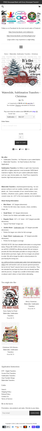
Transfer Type (11, 113)
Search (3, 389)
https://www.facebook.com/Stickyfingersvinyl (21, 36)
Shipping (18, 105)
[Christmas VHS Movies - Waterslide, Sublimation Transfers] (10, 333)
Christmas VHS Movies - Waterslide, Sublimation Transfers (11, 349)
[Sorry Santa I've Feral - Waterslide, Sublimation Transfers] (10, 297)
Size (26, 113)
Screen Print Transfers (8, 373)
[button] (21, 103)
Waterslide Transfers (8, 380)
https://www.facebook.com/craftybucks (21, 32)
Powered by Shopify (31, 423)
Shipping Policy (6, 392)
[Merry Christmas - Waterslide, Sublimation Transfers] (31, 292)
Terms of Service (6, 399)
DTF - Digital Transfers (8, 371)
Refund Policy (5, 394)
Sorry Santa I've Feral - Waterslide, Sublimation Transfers (10, 313)
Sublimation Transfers (8, 375)
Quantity (21, 134)
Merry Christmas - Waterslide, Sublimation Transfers (31, 304)
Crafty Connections (20, 423)
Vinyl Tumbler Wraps (8, 378)
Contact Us (5, 396)
